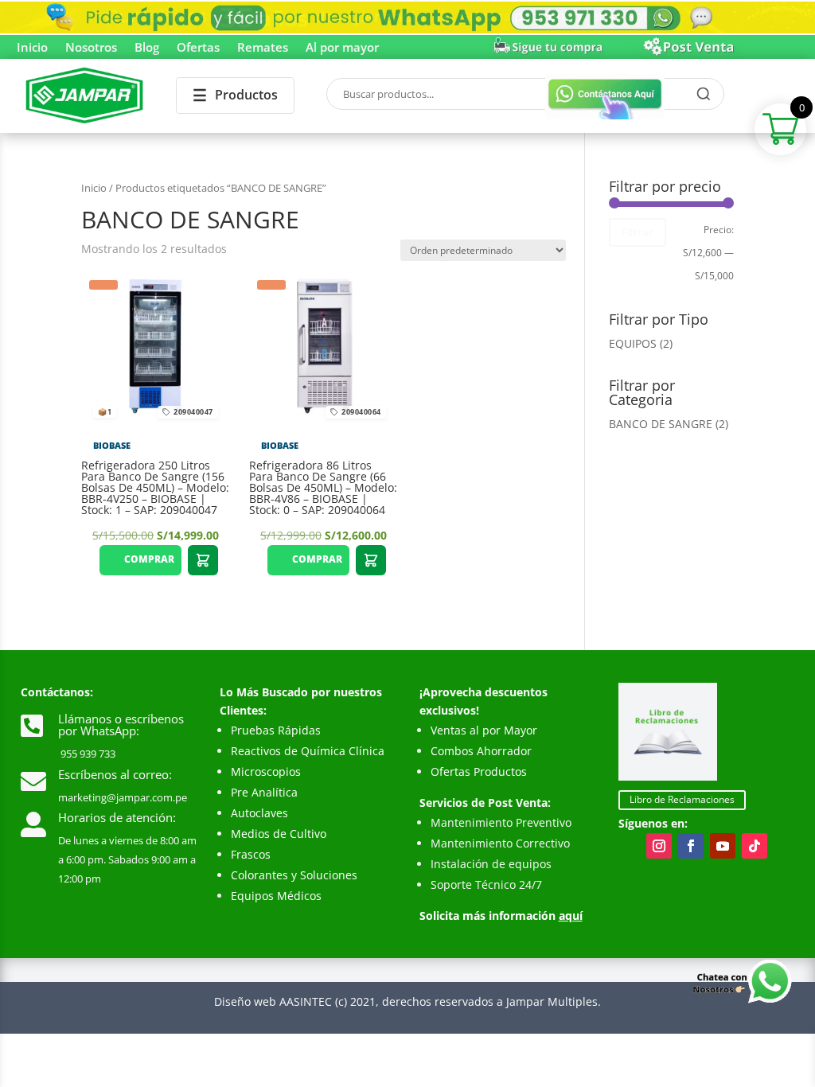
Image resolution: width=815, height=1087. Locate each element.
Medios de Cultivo (278, 833)
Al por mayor (342, 48)
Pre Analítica (264, 792)
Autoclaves (259, 812)
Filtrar (637, 232)
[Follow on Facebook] (691, 846)
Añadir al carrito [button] (203, 560)
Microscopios (266, 771)
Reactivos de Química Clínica (307, 750)
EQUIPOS (633, 343)
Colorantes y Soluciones (294, 874)
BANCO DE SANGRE (660, 423)
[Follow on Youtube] (722, 846)
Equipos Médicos (276, 895)
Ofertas (198, 48)
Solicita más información (501, 915)
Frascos (251, 854)
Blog (147, 48)
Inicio (32, 48)
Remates (262, 48)
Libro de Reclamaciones (682, 799)
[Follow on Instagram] (659, 846)
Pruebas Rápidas (276, 730)
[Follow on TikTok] (754, 846)
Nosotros (91, 48)
